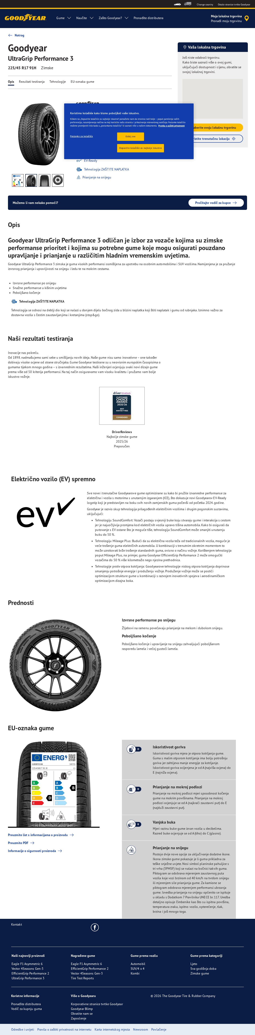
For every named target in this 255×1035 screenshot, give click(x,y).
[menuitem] (177, 4)
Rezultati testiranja (32, 82)
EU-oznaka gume (82, 82)
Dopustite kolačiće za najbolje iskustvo (140, 148)
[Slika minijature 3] (44, 180)
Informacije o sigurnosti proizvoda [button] (32, 851)
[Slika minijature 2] (31, 180)
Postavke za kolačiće (81, 136)
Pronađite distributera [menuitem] (148, 18)
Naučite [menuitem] (81, 18)
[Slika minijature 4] (58, 180)
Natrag (20, 35)
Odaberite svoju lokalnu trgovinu (212, 127)
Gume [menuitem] (60, 18)
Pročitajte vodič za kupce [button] (213, 203)
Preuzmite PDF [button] (18, 843)
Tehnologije (57, 82)
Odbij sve (130, 136)
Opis (11, 82)
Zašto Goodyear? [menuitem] (110, 18)
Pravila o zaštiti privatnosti (171, 125)
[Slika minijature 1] (18, 180)
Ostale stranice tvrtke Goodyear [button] (234, 4)
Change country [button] (205, 4)
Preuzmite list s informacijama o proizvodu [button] (38, 835)
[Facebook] (95, 927)
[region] (129, 131)
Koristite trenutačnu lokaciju (209, 139)
